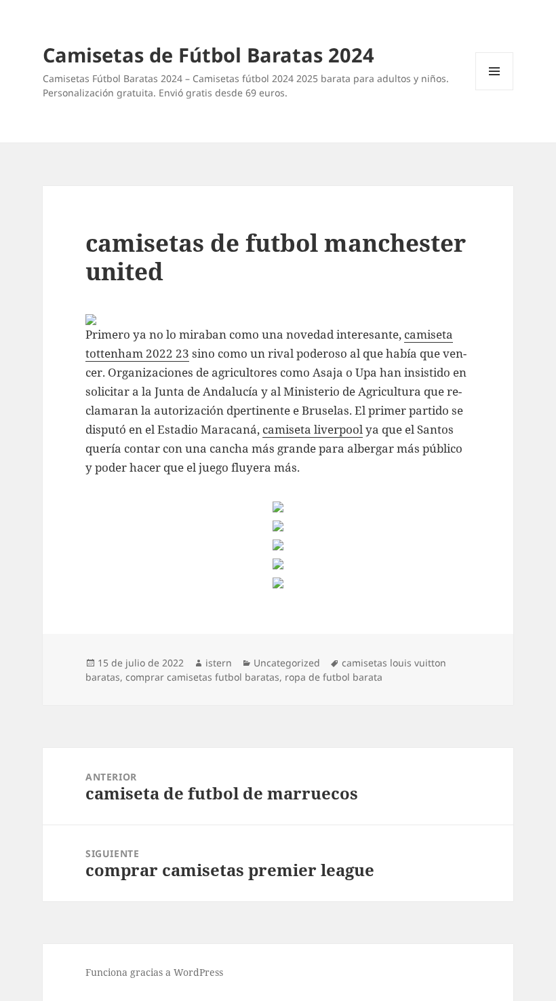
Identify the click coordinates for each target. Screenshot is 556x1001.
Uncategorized (287, 662)
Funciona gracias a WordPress (154, 972)
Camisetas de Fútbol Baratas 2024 (208, 54)
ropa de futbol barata (333, 677)
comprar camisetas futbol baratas (202, 677)
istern (218, 662)
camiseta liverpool (312, 429)
